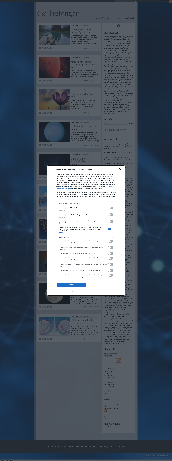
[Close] (120, 169)
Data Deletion (74, 292)
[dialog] (86, 230)
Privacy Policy (97, 292)
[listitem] (86, 204)
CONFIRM (71, 285)
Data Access (86, 292)
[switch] (110, 208)
